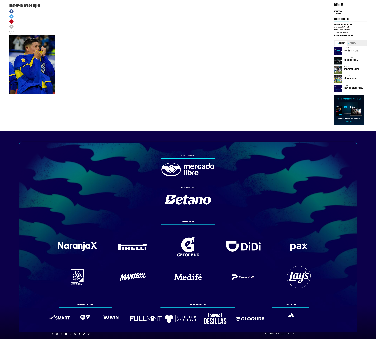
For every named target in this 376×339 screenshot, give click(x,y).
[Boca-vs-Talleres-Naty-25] (32, 94)
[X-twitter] (57, 334)
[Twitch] (88, 334)
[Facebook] (52, 334)
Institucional (338, 12)
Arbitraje (337, 10)
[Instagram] (61, 334)
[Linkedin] (79, 334)
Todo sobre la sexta (341, 32)
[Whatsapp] (70, 334)
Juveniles (337, 13)
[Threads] (75, 334)
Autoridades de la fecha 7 (343, 24)
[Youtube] (66, 334)
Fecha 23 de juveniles (342, 30)
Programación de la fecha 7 (343, 35)
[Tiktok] (84, 334)
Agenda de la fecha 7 (341, 27)
